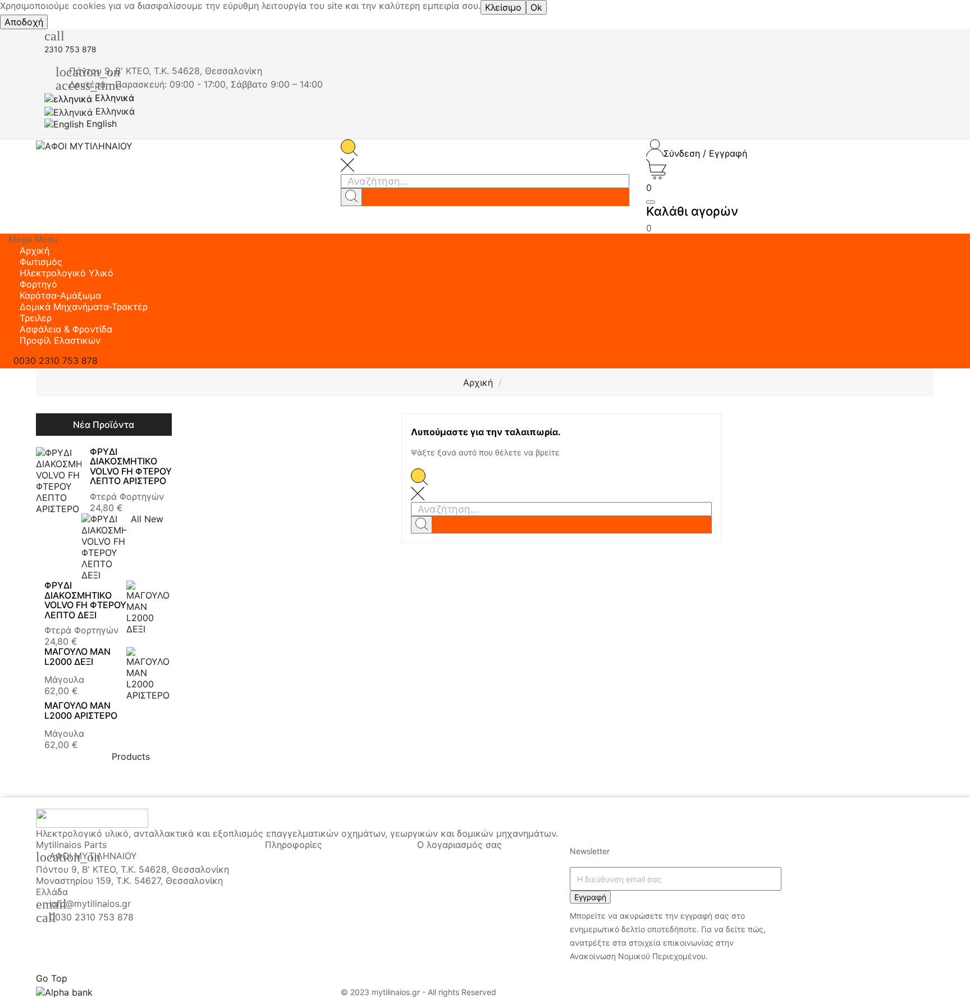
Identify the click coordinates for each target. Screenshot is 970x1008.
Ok (536, 7)
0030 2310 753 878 (91, 917)
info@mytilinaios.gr (90, 903)
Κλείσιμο (503, 7)
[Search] (351, 197)
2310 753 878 (70, 49)
